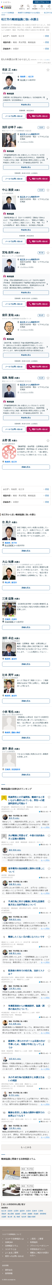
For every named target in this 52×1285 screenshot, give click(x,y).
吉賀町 (3, 1217)
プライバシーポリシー (39, 1246)
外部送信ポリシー (37, 1249)
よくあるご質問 (11, 1253)
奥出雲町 (11, 1214)
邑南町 (36, 1214)
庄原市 (14, 619)
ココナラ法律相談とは (14, 1239)
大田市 (28, 1211)
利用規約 (34, 1242)
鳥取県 (7, 543)
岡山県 (7, 582)
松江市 (31, 77)
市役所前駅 (9, 622)
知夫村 (23, 1217)
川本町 (23, 1214)
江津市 (40, 1211)
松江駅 (23, 80)
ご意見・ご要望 (36, 1239)
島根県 (22, 77)
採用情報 (9, 1273)
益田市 (22, 1211)
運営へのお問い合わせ (14, 1256)
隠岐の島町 (16, 732)
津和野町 (43, 1214)
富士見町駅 (9, 545)
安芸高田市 (16, 769)
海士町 (10, 1217)
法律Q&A (9, 1242)
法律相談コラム (11, 1246)
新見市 (14, 582)
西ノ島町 (17, 1217)
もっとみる (26, 1147)
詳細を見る (26, 467)
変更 (47, 36)
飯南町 (17, 1214)
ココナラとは (10, 1249)
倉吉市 (14, 659)
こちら (47, 59)
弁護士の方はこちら (42, 2)
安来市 (34, 1211)
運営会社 (9, 1270)
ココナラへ (7, 2)
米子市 (14, 543)
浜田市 (10, 1211)
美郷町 (30, 1214)
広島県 (7, 619)
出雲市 (16, 1211)
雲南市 (3, 1214)
